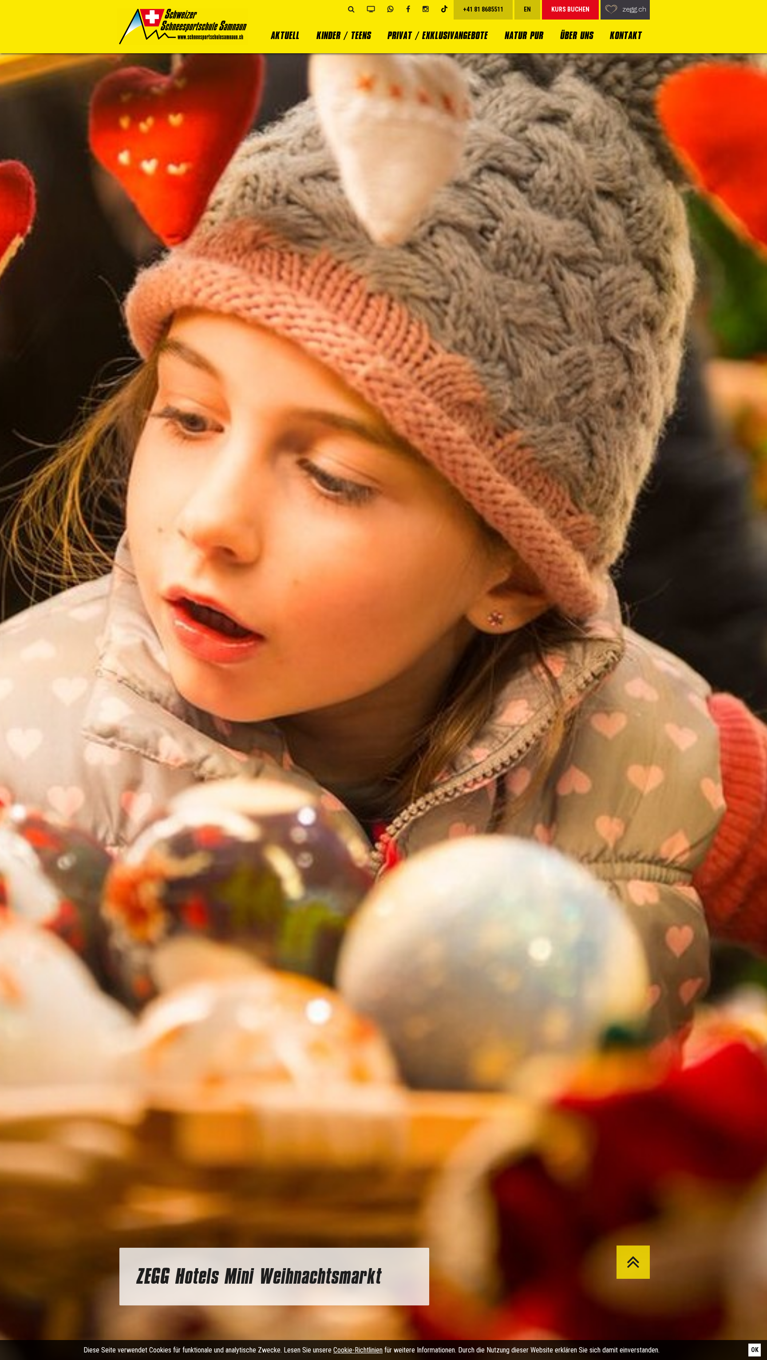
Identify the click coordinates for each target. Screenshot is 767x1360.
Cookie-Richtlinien (358, 1350)
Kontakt (625, 35)
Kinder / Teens (343, 35)
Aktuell (284, 35)
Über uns (576, 35)
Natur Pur (523, 35)
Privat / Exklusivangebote (437, 35)
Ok (755, 1349)
